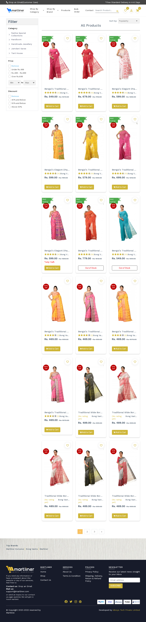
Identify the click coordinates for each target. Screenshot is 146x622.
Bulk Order (77, 10)
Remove (15, 66)
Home (43, 572)
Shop (42, 576)
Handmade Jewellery (21, 44)
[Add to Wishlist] (67, 38)
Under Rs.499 (18, 69)
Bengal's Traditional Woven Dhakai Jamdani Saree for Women (57, 88)
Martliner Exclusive (15, 549)
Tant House (17, 53)
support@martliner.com (17, 591)
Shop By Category (34, 10)
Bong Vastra (32, 549)
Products (65, 10)
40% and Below (19, 100)
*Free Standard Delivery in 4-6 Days (122, 2)
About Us (67, 572)
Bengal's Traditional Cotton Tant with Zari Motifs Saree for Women (57, 331)
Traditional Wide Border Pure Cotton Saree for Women (91, 412)
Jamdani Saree (18, 48)
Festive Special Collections (18, 34)
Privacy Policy (91, 572)
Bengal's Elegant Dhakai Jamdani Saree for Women (124, 88)
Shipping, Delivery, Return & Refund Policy (94, 578)
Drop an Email (15, 2)
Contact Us (45, 580)
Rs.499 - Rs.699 (19, 73)
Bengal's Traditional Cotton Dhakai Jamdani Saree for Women (91, 169)
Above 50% (17, 107)
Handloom (16, 39)
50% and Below (19, 103)
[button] (131, 10)
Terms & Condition (71, 576)
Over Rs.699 (17, 76)
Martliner (44, 549)
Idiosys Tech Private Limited (126, 610)
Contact (89, 10)
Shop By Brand (51, 10)
